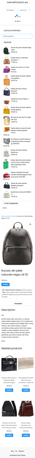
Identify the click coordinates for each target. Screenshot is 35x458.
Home (3, 216)
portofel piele (22, 294)
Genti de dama (11, 216)
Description (18, 303)
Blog (12, 451)
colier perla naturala (25, 292)
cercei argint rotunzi (12, 292)
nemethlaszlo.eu (17, 2)
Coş (16, 451)
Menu (18, 21)
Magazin (21, 451)
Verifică (5, 284)
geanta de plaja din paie (9, 294)
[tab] (18, 304)
